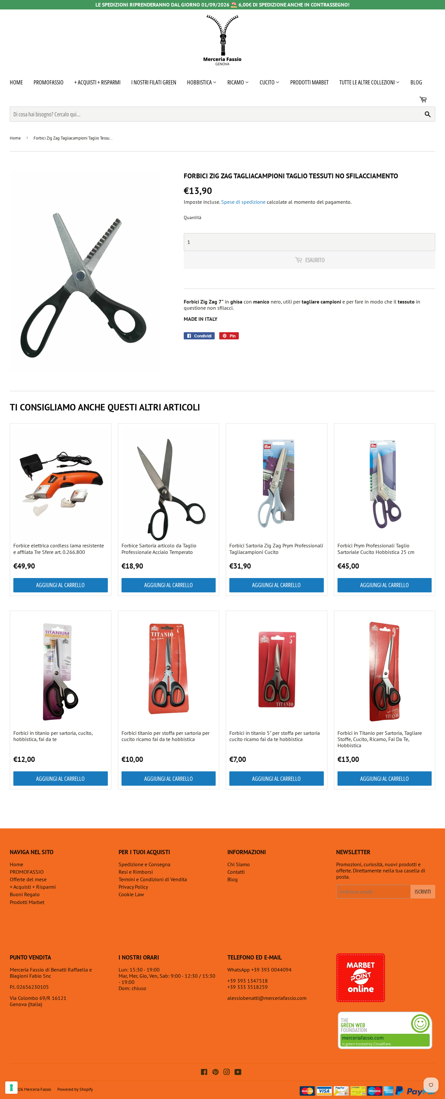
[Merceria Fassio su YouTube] (238, 1072)
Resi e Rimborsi (136, 872)
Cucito (268, 82)
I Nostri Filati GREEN (153, 82)
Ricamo (236, 82)
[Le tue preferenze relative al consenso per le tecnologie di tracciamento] (11, 1087)
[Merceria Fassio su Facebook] (204, 1072)
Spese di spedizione (243, 202)
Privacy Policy (133, 887)
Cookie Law (131, 894)
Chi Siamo (238, 864)
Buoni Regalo (25, 894)
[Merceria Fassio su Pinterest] (215, 1072)
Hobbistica (200, 82)
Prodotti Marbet (309, 82)
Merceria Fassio (37, 1089)
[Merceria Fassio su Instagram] (226, 1072)
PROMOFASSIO (49, 82)
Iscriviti (423, 891)
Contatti (236, 872)
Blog (416, 82)
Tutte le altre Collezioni (367, 82)
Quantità (192, 217)
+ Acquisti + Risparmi (97, 82)
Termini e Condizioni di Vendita (153, 879)
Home (16, 82)
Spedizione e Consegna (144, 864)
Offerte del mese (28, 879)
